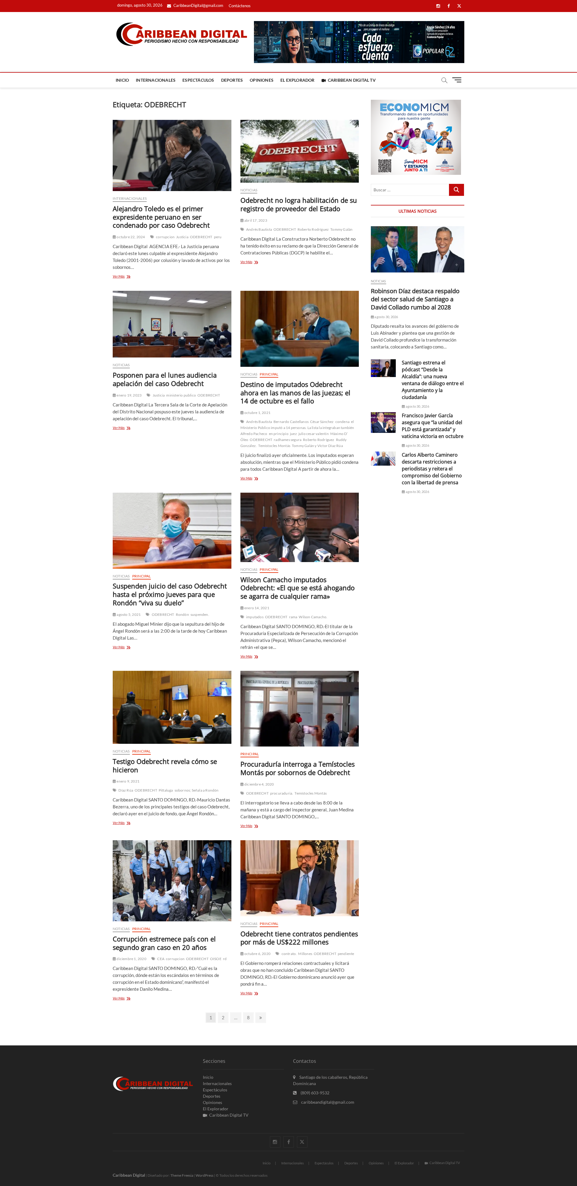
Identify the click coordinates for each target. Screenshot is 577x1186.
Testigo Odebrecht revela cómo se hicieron (165, 765)
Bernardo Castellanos (291, 421)
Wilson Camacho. (313, 617)
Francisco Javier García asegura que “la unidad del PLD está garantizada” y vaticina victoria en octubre (432, 425)
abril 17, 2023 (255, 220)
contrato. (289, 953)
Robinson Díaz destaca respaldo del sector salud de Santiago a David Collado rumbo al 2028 (415, 299)
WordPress (204, 1175)
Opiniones (261, 80)
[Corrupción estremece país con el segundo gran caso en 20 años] (172, 880)
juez (293, 433)
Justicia (182, 237)
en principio (278, 433)
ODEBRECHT (201, 237)
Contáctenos (240, 5)
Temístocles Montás (274, 445)
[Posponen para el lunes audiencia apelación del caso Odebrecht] (172, 324)
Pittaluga (166, 790)
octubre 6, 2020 (257, 953)
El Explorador (297, 80)
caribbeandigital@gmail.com (327, 1102)
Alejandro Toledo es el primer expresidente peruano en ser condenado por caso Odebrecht (161, 217)
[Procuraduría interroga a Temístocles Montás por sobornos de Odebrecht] (299, 709)
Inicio (122, 80)
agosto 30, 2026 (386, 317)
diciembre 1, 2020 (131, 958)
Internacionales (156, 80)
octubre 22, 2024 (130, 237)
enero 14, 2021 (256, 608)
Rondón (182, 614)
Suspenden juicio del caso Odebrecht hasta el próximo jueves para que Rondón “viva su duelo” (170, 594)
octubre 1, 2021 (257, 412)
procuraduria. (281, 793)
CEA (160, 958)
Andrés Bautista (259, 229)
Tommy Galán (341, 229)
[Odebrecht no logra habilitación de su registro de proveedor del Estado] (299, 151)
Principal (269, 374)
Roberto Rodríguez (313, 229)
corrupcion (165, 237)
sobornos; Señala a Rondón (197, 790)
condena (342, 421)
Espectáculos (198, 80)
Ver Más (128, 277)
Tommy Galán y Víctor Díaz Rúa (317, 445)
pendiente (346, 953)
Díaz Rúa (125, 790)
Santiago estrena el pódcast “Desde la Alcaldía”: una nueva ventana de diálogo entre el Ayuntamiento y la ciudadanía (433, 379)
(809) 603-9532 (314, 1092)
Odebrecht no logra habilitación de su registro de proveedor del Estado (298, 204)
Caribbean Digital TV (352, 80)
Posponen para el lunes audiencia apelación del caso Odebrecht (165, 379)
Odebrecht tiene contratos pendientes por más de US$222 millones (299, 938)
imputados (255, 617)
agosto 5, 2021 (128, 614)
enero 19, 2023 (129, 395)
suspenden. (200, 614)
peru (218, 237)
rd (225, 958)
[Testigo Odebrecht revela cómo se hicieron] (172, 707)
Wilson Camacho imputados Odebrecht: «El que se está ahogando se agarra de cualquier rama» (297, 588)
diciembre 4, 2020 (259, 784)
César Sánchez (322, 421)
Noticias (249, 190)
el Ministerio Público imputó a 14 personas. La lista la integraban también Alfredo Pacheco (297, 427)
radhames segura (287, 439)
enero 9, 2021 (127, 781)
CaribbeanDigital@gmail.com (197, 5)
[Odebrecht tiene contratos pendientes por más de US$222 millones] (299, 878)
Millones (305, 953)
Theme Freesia (181, 1175)
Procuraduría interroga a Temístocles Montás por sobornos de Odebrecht (297, 768)
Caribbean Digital (129, 1175)
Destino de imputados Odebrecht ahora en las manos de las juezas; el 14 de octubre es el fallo (295, 393)
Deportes (232, 80)
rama (293, 617)
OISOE (215, 958)
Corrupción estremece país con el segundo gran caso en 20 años (164, 943)
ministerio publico (181, 395)
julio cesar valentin (313, 433)
